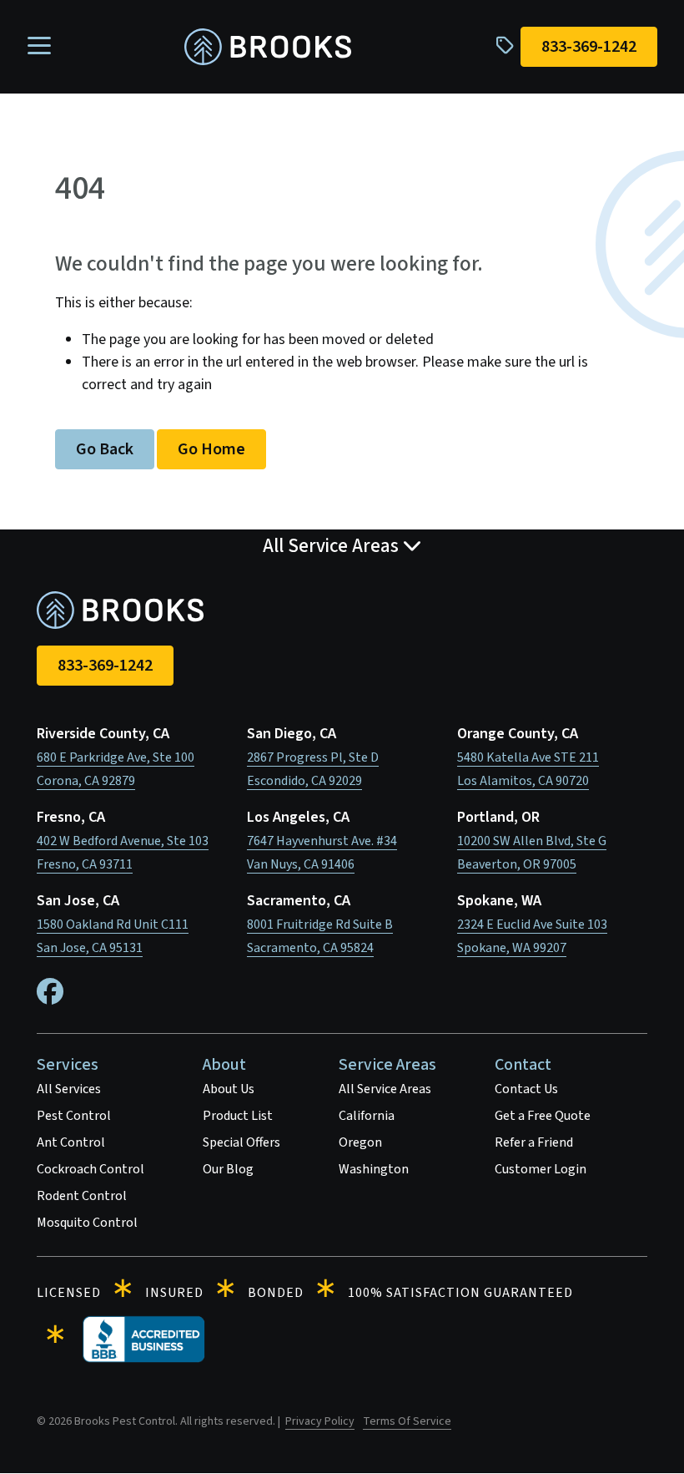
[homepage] (267, 47)
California (367, 1116)
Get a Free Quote (543, 1116)
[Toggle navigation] (39, 47)
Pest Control (74, 1116)
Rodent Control (82, 1196)
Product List (238, 1116)
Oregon (360, 1142)
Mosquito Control (87, 1222)
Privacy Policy (320, 1421)
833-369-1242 (105, 665)
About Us (228, 1089)
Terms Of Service (407, 1421)
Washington (374, 1169)
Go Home (211, 449)
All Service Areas (385, 1089)
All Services (69, 1089)
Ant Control (71, 1142)
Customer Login (540, 1169)
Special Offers (241, 1142)
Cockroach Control (90, 1169)
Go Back (104, 449)
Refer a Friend (534, 1142)
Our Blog (228, 1169)
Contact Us (526, 1089)
